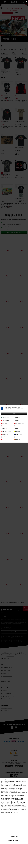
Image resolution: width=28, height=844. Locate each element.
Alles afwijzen (14, 836)
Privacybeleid (15, 812)
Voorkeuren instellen (14, 840)
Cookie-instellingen (16, 809)
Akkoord (14, 832)
